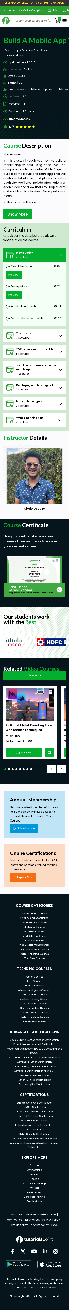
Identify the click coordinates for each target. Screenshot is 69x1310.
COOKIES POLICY (40, 1225)
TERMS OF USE (32, 1219)
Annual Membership (34, 1183)
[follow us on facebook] (12, 1252)
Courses (34, 1165)
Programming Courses (34, 913)
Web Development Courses (34, 944)
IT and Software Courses (34, 936)
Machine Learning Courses (34, 999)
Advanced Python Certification (34, 1061)
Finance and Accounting (34, 918)
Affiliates (34, 1187)
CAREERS (43, 1214)
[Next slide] (61, 769)
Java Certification (34, 1129)
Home (10, 10)
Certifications (34, 1169)
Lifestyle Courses (34, 940)
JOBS (53, 1214)
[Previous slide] (51, 769)
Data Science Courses (34, 1003)
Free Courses (34, 1192)
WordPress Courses (34, 958)
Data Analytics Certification (34, 1084)
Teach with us (34, 1201)
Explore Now (25, 877)
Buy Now (26, 752)
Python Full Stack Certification (34, 1079)
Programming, (17, 89)
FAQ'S (54, 1225)
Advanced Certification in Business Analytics (34, 1057)
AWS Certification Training (34, 1120)
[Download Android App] (18, 1264)
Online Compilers (32, 10)
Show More (18, 214)
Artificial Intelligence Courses (34, 990)
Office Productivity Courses (34, 949)
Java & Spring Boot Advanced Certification (34, 1039)
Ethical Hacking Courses (34, 1012)
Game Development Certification (34, 1111)
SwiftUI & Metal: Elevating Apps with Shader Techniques (29, 727)
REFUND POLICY (19, 1225)
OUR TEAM (30, 1214)
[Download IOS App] (50, 1264)
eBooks (34, 1174)
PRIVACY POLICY (51, 1219)
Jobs (54, 10)
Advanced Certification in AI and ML (34, 1070)
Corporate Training (34, 1196)
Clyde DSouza (16, 76)
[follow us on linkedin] (45, 1252)
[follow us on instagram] (55, 1252)
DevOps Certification (34, 1107)
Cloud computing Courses (34, 1008)
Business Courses (34, 931)
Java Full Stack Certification (34, 1075)
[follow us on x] (22, 1252)
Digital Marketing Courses (34, 953)
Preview (13, 275)
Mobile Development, (41, 89)
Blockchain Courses (34, 1021)
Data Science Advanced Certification (34, 1044)
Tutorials (34, 1179)
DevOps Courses (34, 985)
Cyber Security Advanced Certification (34, 1066)
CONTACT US (14, 1219)
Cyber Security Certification (34, 1134)
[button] (5, 769)
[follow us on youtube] (34, 1252)
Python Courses (34, 976)
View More (34, 675)
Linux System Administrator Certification (34, 1138)
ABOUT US (16, 1214)
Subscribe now (26, 828)
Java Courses (34, 981)
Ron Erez (15, 736)
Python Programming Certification (34, 1125)
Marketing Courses (34, 927)
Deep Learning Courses (34, 994)
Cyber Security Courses (34, 922)
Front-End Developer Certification (34, 1116)
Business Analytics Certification (34, 1102)
